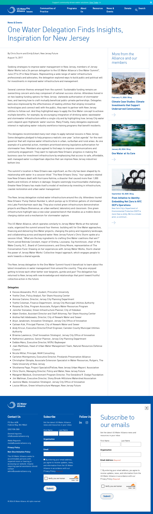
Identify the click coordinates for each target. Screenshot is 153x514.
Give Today (94, 2)
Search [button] (142, 8)
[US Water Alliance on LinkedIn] (80, 423)
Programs (72, 8)
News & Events (15, 22)
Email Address (110, 460)
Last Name (63, 430)
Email (50, 449)
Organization (49, 439)
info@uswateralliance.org (18, 436)
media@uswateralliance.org (19, 443)
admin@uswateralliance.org (19, 471)
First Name (48, 430)
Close (151, 3)
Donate (127, 8)
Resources (98, 8)
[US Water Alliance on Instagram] (87, 423)
